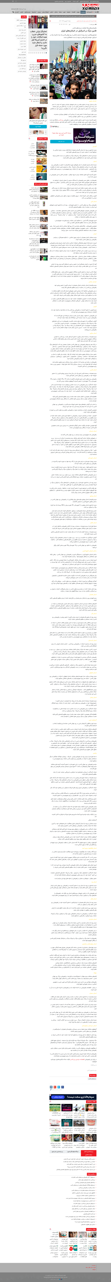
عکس (21, 12)
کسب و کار (16, 12)
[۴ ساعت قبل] (44, 189)
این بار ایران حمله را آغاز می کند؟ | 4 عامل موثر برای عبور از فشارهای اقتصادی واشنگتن (75, 1170)
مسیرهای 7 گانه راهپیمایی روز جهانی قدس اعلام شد (83, 1177)
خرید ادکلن (23, 33)
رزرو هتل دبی (23, 68)
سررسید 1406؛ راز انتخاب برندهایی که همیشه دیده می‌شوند (34, 212)
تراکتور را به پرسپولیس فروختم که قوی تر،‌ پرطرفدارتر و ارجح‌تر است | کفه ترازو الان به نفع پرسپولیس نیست (34, 78)
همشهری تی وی (68, 1)
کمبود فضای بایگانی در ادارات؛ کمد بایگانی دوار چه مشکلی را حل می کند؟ (34, 204)
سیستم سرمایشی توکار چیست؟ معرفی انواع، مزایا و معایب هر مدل (34, 226)
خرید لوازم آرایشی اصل (21, 35)
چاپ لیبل (24, 52)
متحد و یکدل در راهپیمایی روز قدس (87, 1188)
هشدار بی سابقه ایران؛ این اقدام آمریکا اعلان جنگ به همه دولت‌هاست (79, 1162)
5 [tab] (38, 52)
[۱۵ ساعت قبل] (44, 94)
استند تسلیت (23, 44)
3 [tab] (42, 52)
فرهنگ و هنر (45, 12)
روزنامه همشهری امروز (94, 1)
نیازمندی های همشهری (84, 1)
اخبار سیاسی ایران (87, 21)
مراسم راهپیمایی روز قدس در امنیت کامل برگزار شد (83, 1206)
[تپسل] (51, 126)
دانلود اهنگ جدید (22, 66)
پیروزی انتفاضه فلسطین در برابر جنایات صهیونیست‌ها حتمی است (80, 1198)
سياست (83, 12)
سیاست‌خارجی (79, 21)
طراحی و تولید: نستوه (55, 1279)
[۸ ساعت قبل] (44, 76)
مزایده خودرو (23, 41)
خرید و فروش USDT (21, 20)
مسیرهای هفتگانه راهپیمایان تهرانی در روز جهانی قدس (83, 1185)
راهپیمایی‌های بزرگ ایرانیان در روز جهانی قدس (85, 28)
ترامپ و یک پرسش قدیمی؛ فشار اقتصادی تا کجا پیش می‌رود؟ (81, 1167)
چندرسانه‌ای (27, 12)
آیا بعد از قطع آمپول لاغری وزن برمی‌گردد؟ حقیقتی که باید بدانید (34, 250)
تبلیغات (94, 1269)
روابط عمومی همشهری (59, 1)
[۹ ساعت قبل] (44, 87)
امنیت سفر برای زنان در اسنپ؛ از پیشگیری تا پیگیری (34, 257)
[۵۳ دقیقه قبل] (38, 22)
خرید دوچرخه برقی (22, 49)
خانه (96, 12)
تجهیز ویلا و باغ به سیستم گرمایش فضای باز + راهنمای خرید (34, 189)
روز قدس (61, 120)
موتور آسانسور (23, 23)
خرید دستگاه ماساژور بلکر (21, 26)
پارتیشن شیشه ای (22, 63)
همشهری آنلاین (89, 7)
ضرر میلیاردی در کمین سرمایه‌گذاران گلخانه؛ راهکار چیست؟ (34, 196)
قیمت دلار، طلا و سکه (91, 1267)
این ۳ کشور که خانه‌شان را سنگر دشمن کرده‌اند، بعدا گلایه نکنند (81, 1164)
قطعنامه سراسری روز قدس (77, 1059)
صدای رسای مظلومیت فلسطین (88, 1224)
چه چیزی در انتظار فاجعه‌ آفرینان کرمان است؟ (85, 1222)
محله (60, 12)
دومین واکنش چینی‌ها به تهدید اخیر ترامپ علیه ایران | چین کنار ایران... (79, 1159)
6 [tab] (36, 52)
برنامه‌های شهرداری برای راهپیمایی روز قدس (85, 1182)
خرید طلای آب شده (21, 38)
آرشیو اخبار (89, 12)
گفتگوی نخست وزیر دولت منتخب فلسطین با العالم (83, 1193)
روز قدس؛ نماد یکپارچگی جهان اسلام (86, 1180)
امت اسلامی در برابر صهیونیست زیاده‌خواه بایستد (84, 1201)
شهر (64, 12)
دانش (51, 12)
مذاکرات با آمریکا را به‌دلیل (88, 16)
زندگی (56, 12)
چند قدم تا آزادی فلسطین (89, 1214)
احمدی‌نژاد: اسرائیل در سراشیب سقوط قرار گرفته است (83, 1219)
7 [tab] (34, 52)
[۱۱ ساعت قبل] (44, 240)
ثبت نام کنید (61, 142)
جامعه (68, 12)
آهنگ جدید (23, 46)
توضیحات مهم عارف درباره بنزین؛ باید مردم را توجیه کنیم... (34, 87)
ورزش (39, 12)
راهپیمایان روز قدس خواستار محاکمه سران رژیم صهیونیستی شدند (80, 1216)
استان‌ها (34, 12)
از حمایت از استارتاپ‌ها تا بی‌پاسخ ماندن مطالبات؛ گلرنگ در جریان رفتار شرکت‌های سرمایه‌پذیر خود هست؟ (34, 242)
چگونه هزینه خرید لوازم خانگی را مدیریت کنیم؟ (34, 218)
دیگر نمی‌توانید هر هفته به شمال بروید (34, 100)
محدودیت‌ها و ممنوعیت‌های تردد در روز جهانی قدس (83, 1190)
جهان (78, 12)
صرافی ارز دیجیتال (22, 57)
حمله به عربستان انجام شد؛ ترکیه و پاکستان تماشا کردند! (34, 94)
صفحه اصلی (94, 21)
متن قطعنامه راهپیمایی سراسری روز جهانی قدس (84, 1211)
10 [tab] (29, 52)
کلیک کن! (38, 127)
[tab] (89, 1153)
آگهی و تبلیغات (75, 1)
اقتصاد (73, 12)
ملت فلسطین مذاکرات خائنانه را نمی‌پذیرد (85, 1195)
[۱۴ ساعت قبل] (44, 66)
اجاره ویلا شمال (22, 30)
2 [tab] (44, 52)
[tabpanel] (38, 33)
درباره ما (94, 1265)
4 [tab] (40, 52)
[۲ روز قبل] (44, 250)
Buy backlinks (22, 55)
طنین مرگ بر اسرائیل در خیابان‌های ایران (79, 31)
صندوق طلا (23, 60)
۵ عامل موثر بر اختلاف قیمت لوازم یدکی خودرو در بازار (34, 233)
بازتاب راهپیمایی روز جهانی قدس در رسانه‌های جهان (83, 1209)
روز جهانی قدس (92, 1079)
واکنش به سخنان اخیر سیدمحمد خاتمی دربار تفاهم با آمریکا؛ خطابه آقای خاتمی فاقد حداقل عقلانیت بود (34, 68)
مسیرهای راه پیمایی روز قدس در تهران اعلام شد (84, 1203)
